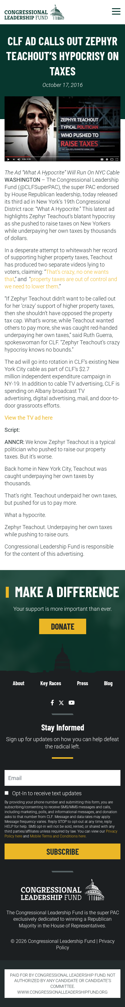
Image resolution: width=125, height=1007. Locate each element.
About (18, 683)
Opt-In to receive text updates (47, 793)
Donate (62, 626)
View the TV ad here (29, 417)
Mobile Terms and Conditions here (58, 836)
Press (82, 683)
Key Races (50, 683)
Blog (108, 683)
